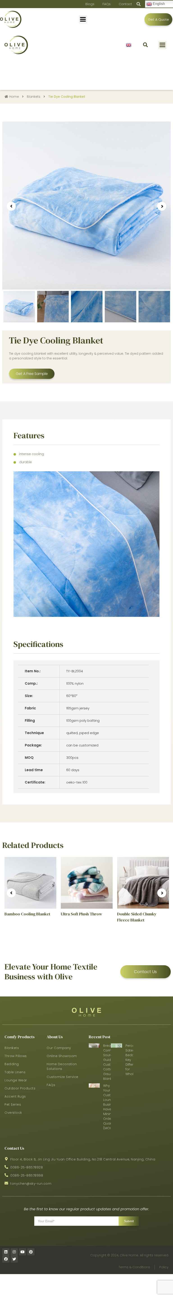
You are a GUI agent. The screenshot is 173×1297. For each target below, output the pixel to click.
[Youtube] (22, 1251)
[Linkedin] (5, 1251)
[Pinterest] (30, 1251)
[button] (145, 45)
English (128, 45)
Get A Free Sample (32, 373)
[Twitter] (14, 1259)
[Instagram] (14, 1251)
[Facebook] (5, 1259)
